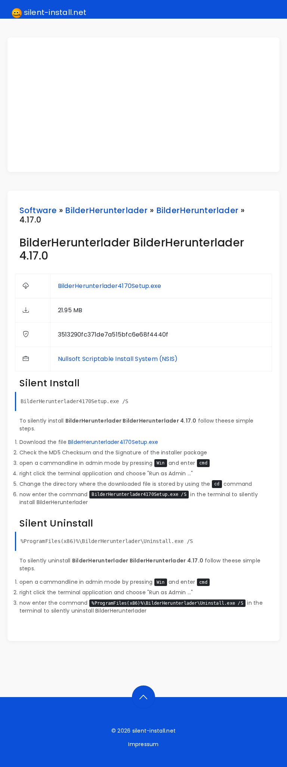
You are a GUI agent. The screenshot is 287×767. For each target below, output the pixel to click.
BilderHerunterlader (106, 210)
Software (38, 210)
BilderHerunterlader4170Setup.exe (109, 286)
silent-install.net (54, 12)
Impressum (143, 744)
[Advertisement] (148, 104)
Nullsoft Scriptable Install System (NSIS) (118, 359)
